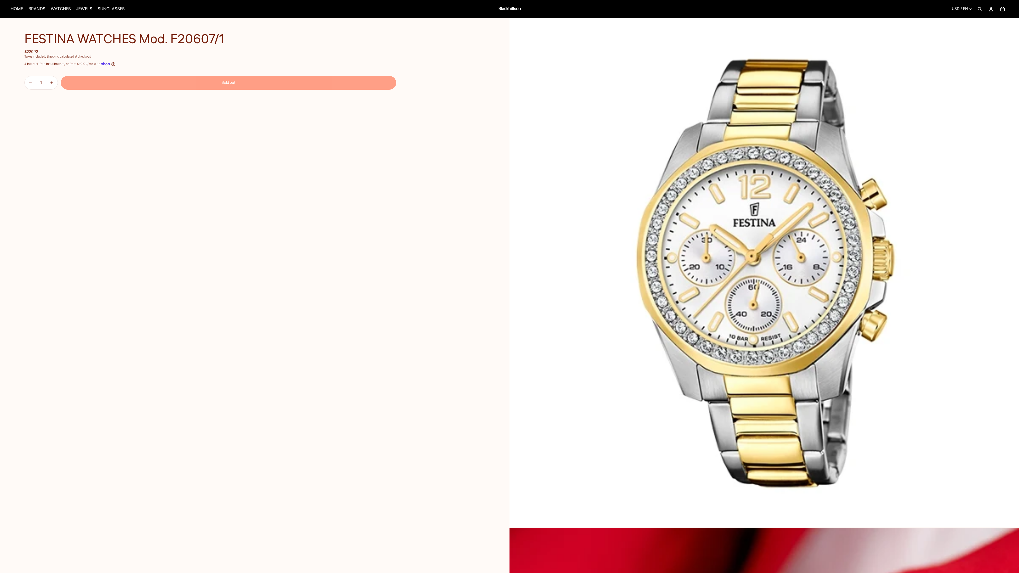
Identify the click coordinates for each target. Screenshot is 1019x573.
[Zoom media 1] (764, 272)
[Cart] (1002, 9)
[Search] (980, 9)
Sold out (228, 82)
